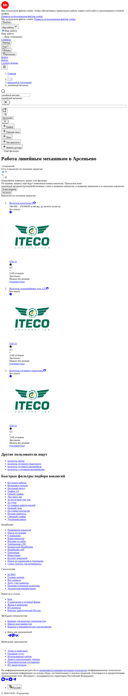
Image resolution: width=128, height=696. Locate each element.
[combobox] (15, 95)
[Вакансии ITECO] (67, 237)
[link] (6, 50)
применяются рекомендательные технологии (63, 670)
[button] (4, 57)
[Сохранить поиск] (4, 110)
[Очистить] (5, 102)
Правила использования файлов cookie (55, 19)
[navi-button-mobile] (4, 67)
